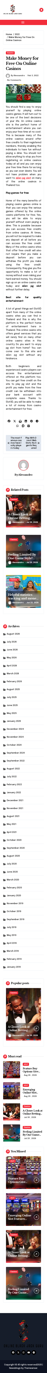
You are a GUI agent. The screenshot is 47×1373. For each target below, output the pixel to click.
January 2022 (14, 792)
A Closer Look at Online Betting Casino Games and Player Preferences (21, 520)
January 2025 (14, 721)
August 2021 (13, 816)
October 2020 (14, 840)
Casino (10, 53)
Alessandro (25, 474)
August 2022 (13, 769)
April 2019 (12, 943)
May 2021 (11, 824)
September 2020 (16, 848)
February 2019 (14, 959)
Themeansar (30, 1368)
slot (26, 1064)
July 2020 (12, 864)
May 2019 (11, 935)
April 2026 (12, 666)
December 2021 (15, 800)
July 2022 (12, 777)
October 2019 (14, 911)
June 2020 (12, 872)
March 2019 (13, 951)
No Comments (14, 80)
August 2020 (13, 856)
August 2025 (13, 689)
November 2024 (15, 737)
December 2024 (15, 729)
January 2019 (14, 967)
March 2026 (13, 674)
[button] (38, 1015)
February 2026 (14, 681)
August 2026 (13, 634)
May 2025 (12, 713)
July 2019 (11, 927)
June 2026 (12, 650)
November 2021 (15, 808)
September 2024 (16, 753)
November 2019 (15, 903)
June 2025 (12, 705)
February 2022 (14, 784)
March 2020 (13, 880)
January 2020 (14, 896)
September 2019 (15, 919)
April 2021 (12, 832)
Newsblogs (15, 1368)
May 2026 (12, 658)
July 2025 (12, 697)
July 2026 (12, 642)
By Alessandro (18, 76)
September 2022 (16, 761)
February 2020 (14, 888)
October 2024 (14, 745)
